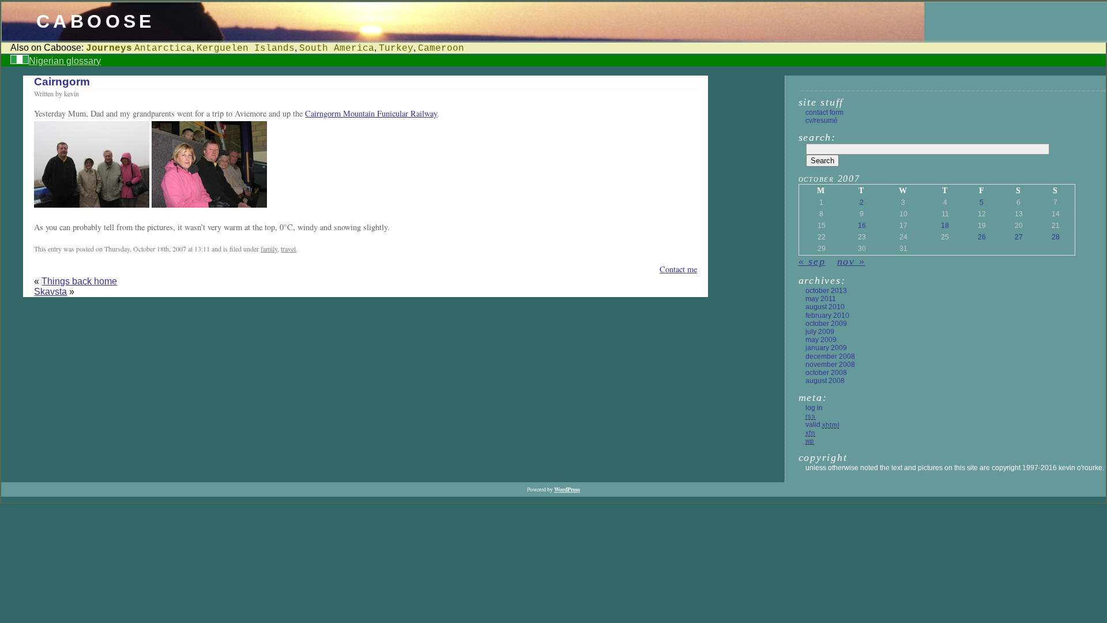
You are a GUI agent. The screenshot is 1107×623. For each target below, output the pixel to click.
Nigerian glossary (65, 61)
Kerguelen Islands (246, 48)
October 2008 (826, 373)
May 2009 (821, 340)
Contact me (678, 269)
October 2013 (826, 291)
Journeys (109, 48)
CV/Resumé (821, 121)
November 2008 (830, 365)
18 (945, 226)
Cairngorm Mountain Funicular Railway (371, 113)
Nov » (851, 261)
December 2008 (830, 356)
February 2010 (827, 316)
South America (336, 48)
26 (982, 237)
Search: (817, 137)
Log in (814, 408)
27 (1019, 237)
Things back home (79, 281)
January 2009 (826, 348)
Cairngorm (62, 82)
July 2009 (819, 332)
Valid (822, 425)
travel (288, 248)
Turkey (396, 48)
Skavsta (50, 292)
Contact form (824, 112)
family (269, 248)
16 (862, 226)
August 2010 (825, 307)
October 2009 (826, 324)
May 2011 (820, 299)
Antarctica (163, 48)
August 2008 (825, 381)
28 (1056, 237)
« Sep (812, 261)
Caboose (95, 21)
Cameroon (441, 48)
